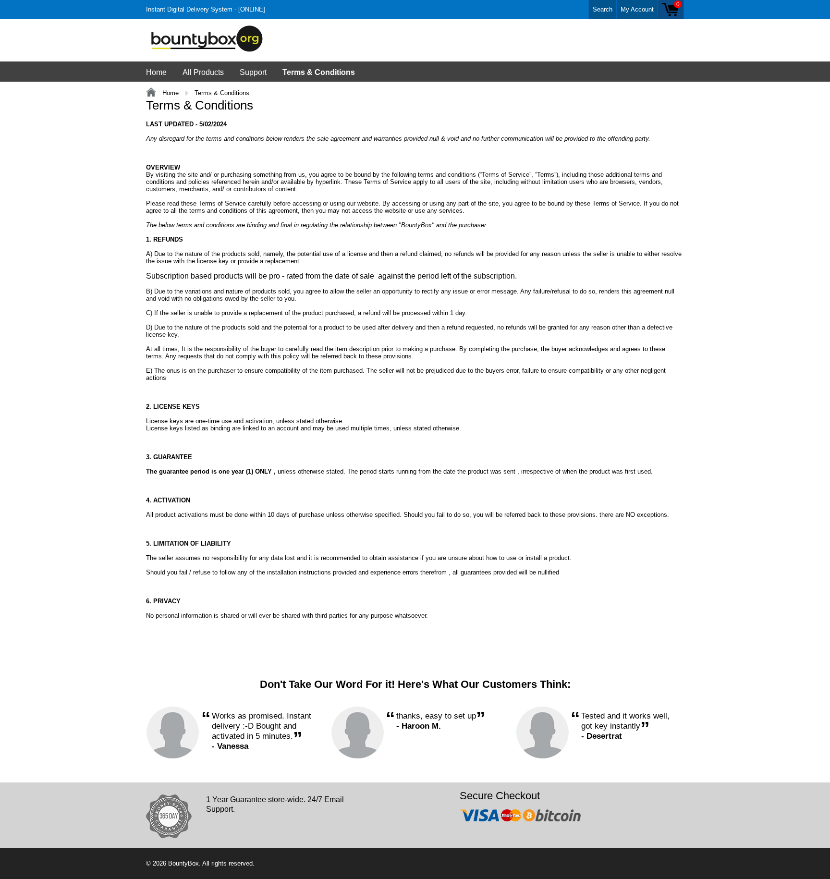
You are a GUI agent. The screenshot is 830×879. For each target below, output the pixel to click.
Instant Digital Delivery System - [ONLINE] (205, 9)
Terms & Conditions (318, 72)
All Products (203, 72)
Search (602, 9)
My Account (637, 9)
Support (253, 72)
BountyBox (183, 863)
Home (156, 72)
